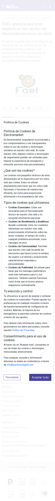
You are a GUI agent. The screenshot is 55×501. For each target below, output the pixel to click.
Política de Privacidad (23, 330)
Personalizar (12, 377)
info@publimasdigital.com (20, 364)
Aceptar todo (40, 377)
